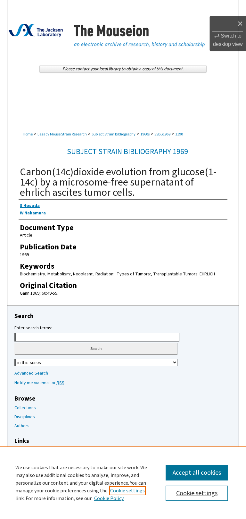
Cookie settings (127, 490)
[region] (123, 482)
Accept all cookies (197, 472)
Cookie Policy (109, 498)
